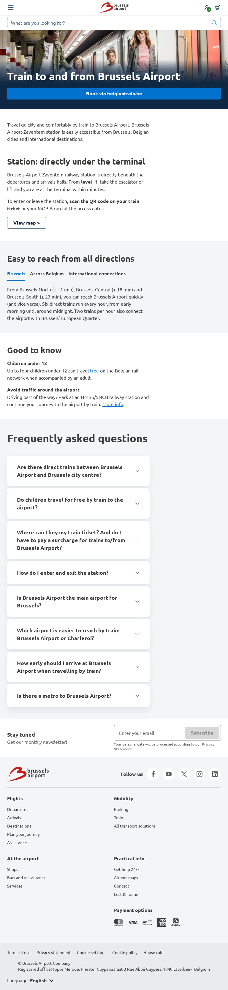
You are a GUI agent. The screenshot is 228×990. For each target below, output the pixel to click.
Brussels (16, 273)
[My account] (206, 7)
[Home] (114, 7)
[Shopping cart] (217, 7)
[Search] (214, 23)
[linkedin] (215, 774)
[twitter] (184, 774)
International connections (97, 273)
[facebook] (153, 774)
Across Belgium (47, 273)
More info (112, 404)
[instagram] (199, 774)
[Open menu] (10, 7)
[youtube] (169, 774)
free (94, 370)
